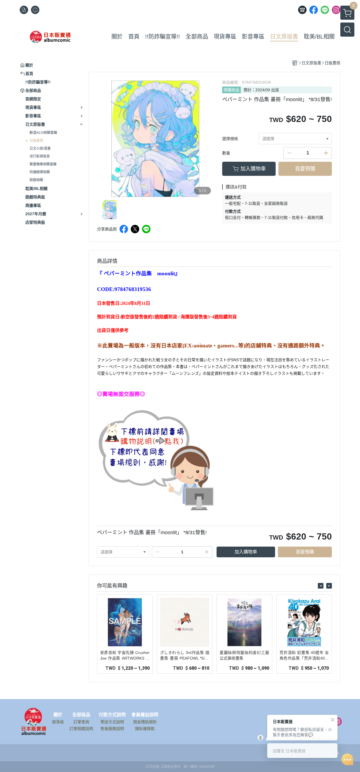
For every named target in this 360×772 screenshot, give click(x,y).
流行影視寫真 (40, 156)
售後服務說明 (112, 729)
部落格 (58, 722)
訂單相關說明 (81, 729)
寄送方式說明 (112, 722)
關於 (57, 715)
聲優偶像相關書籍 (43, 164)
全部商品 (81, 715)
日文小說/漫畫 (40, 148)
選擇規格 (230, 138)
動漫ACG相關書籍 (43, 133)
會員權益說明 (144, 715)
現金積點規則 (145, 722)
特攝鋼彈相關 (40, 172)
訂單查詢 (81, 722)
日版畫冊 (36, 141)
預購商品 (231, 90)
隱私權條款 (145, 729)
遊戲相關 (36, 180)
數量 (226, 153)
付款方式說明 (112, 715)
